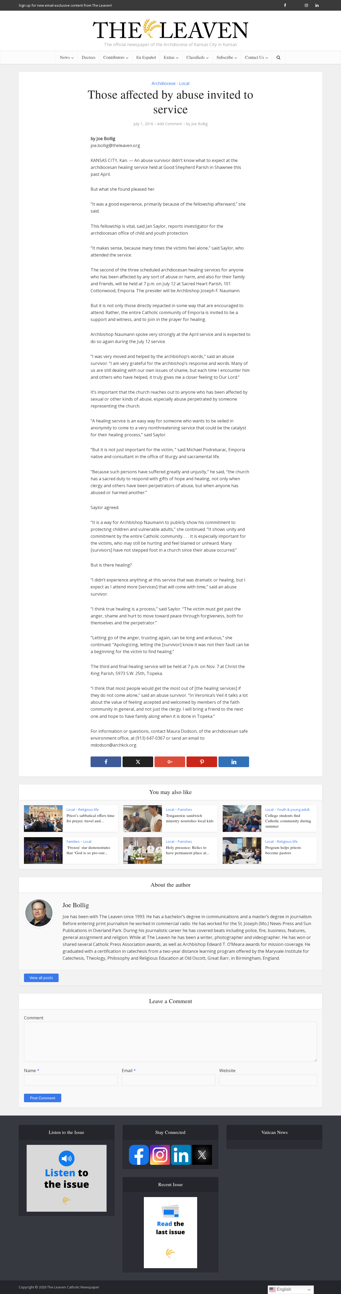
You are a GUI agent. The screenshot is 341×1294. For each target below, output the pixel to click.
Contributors (113, 57)
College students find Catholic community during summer (288, 821)
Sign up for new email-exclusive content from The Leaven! (65, 5)
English (283, 1289)
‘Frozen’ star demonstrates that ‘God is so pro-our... (88, 850)
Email (129, 1070)
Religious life (88, 809)
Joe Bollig (199, 123)
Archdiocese (164, 83)
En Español (146, 57)
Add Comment (169, 123)
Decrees (88, 57)
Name (31, 1070)
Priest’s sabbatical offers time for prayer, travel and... (91, 818)
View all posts (41, 977)
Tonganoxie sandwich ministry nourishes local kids (190, 818)
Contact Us (254, 57)
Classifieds (195, 57)
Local (184, 83)
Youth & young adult (293, 809)
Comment (33, 1018)
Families (73, 841)
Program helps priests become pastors (283, 850)
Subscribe (225, 57)
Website (227, 1070)
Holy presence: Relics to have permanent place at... (187, 850)
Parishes (185, 809)
